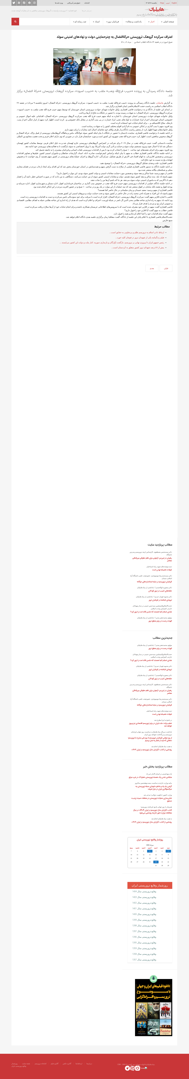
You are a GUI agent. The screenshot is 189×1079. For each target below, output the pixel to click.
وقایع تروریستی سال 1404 (144, 891)
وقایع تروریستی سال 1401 (144, 908)
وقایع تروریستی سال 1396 (144, 937)
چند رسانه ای (80, 22)
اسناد (97, 22)
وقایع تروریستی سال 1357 (144, 959)
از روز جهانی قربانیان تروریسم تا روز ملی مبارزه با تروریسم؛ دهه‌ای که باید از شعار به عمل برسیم (150, 739)
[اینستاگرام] (137, 1068)
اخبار (152, 22)
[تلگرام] (127, 1068)
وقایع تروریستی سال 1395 (144, 942)
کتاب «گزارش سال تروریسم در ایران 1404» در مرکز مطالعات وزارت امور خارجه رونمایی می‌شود (152, 812)
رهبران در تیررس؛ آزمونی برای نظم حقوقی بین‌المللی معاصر (152, 559)
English (174, 3)
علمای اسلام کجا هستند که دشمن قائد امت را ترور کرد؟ (151, 612)
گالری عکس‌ (67, 1064)
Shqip (162, 3)
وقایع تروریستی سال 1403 (144, 897)
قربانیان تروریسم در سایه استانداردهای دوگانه (154, 582)
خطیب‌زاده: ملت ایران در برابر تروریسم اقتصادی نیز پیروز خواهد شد (150, 725)
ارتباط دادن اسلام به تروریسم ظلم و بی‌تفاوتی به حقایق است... (136, 232)
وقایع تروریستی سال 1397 (144, 931)
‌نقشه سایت (26, 1064)
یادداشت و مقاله (134, 22)
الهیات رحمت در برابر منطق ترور (160, 621)
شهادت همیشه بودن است (162, 570)
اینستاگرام (34, 3)
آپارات (19, 3)
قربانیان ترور (113, 22)
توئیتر (13, 3)
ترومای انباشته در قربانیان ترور (160, 600)
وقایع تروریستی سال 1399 (144, 920)
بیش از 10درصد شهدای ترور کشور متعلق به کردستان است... (137, 247)
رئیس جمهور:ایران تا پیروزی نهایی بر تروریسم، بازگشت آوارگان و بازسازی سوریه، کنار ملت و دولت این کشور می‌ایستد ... (111, 242)
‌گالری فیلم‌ (54, 1064)
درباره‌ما (89, 1064)
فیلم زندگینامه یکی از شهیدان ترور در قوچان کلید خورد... (139, 237)
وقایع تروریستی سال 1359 (144, 948)
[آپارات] (132, 1068)
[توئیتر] (143, 1068)
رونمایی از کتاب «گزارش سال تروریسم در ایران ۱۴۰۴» (151, 749)
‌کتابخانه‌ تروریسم (40, 1064)
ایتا (24, 3)
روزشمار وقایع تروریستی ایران (150, 840)
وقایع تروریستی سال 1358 (144, 954)
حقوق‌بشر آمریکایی (73, 3)
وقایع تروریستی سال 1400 (144, 914)
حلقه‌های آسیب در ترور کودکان (160, 591)
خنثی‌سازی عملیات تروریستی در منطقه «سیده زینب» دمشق (151, 800)
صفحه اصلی (168, 22)
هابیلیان (159, 103)
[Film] (153, 1005)
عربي (168, 3)
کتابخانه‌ (87, 3)
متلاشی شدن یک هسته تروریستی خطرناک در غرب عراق (150, 777)
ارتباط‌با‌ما (79, 1064)
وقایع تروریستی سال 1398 (144, 925)
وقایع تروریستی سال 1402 (144, 903)
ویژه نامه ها (59, 3)
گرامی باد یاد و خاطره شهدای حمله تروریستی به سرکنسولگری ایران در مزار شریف (154, 788)
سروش (29, 3)
